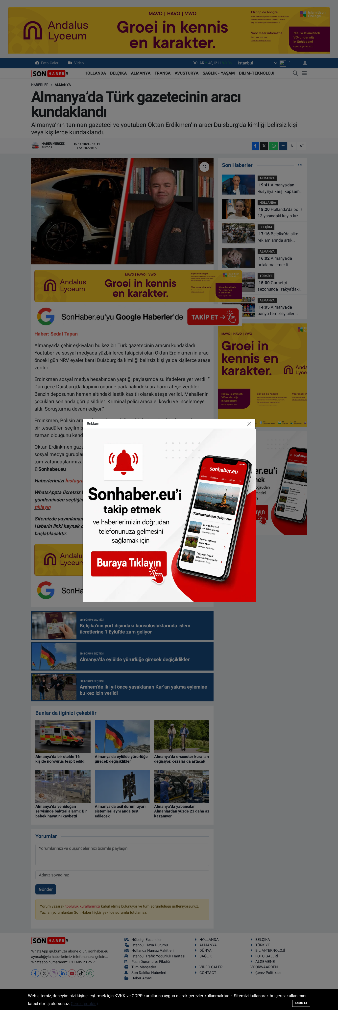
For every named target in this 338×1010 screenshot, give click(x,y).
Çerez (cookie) (84, 1003)
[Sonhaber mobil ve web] (169, 514)
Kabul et (301, 1003)
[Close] (249, 424)
